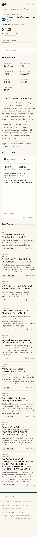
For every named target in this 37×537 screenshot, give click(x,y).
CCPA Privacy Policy (8, 508)
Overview (5, 40)
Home (3, 501)
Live (27, 3)
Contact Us (18, 501)
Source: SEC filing (9, 213)
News (14, 40)
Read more (30, 217)
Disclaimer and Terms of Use (10, 505)
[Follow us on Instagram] (16, 512)
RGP (8, 159)
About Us (10, 501)
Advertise (18, 508)
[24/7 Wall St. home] (4, 4)
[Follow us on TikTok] (20, 512)
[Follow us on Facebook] (3, 512)
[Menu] (33, 4)
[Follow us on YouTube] (13, 512)
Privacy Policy (24, 505)
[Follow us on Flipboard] (23, 512)
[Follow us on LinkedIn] (9, 512)
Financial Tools (27, 501)
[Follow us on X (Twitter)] (6, 512)
